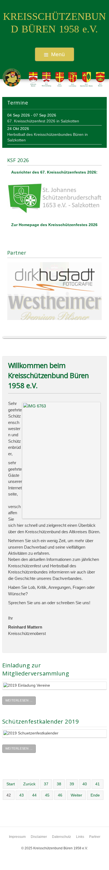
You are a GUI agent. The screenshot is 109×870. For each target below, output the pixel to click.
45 (47, 795)
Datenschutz (61, 837)
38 (59, 784)
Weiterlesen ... (19, 700)
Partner (94, 837)
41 (97, 784)
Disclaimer (39, 837)
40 (84, 784)
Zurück (29, 784)
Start (10, 784)
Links (80, 837)
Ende (95, 795)
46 (60, 795)
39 (72, 784)
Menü (58, 54)
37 (46, 784)
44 (34, 795)
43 (21, 795)
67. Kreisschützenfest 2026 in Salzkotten (43, 121)
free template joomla (54, 865)
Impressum (17, 837)
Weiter (76, 795)
